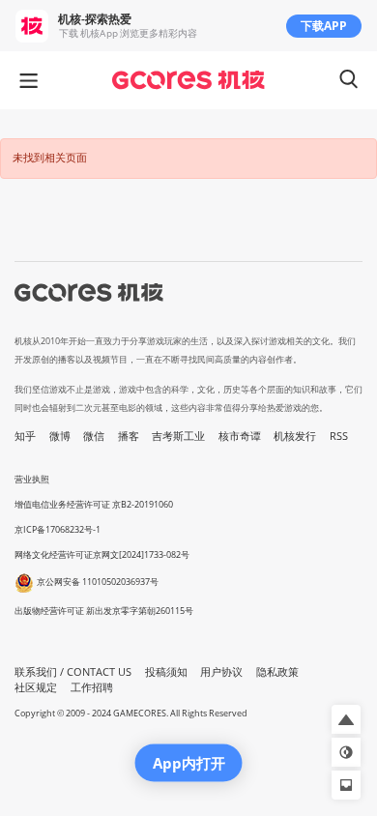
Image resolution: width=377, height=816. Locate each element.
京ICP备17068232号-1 (57, 529)
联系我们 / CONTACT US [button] (72, 672)
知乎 (25, 436)
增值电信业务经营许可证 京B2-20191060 (93, 504)
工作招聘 (92, 687)
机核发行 (295, 436)
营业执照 (31, 479)
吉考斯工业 (178, 436)
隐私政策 (277, 672)
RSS (339, 436)
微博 (60, 436)
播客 (128, 436)
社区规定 (35, 687)
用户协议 (221, 672)
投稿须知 (166, 672)
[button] (346, 719)
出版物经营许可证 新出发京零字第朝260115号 (103, 610)
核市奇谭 (239, 436)
